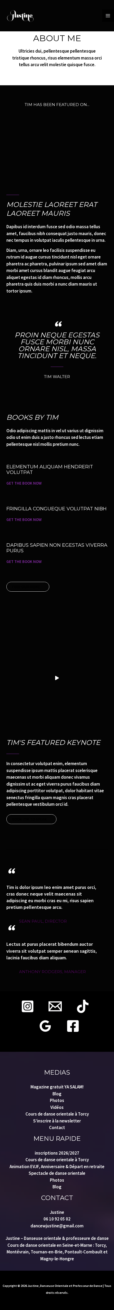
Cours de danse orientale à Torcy (57, 1114)
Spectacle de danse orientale (57, 1173)
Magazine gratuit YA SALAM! (57, 1087)
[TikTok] (83, 1006)
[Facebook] (73, 1026)
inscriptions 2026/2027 (57, 1153)
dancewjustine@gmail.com (57, 1226)
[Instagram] (27, 1006)
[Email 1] (55, 1006)
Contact (57, 1127)
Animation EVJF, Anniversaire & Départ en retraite (57, 1166)
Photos (57, 1100)
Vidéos (57, 1107)
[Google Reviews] (45, 1026)
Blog (57, 1094)
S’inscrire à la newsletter (57, 1121)
